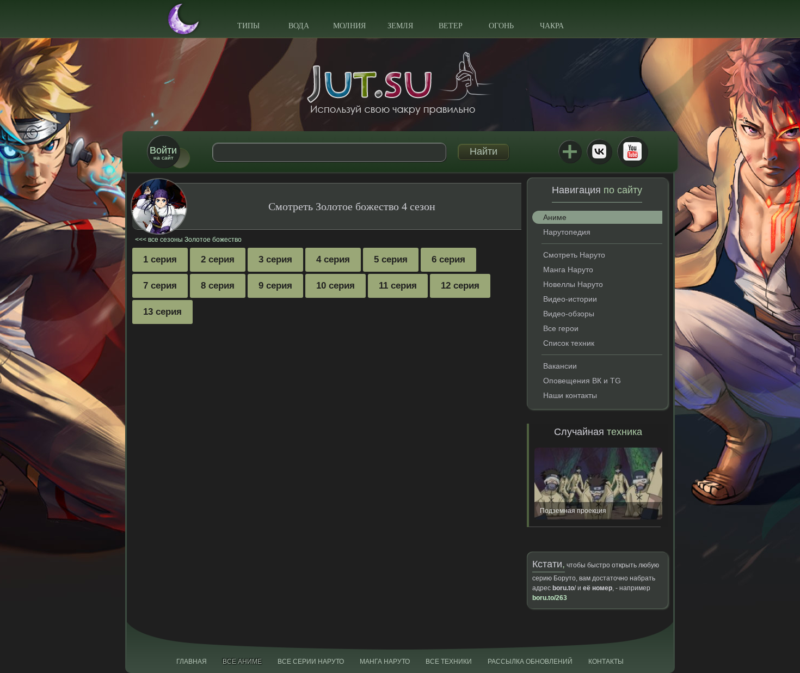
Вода (298, 26)
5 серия (391, 259)
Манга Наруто (568, 269)
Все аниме (242, 661)
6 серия (448, 259)
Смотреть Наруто (574, 254)
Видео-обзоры (568, 313)
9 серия (275, 285)
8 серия (218, 285)
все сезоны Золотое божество (195, 239)
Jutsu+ (569, 151)
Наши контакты (570, 395)
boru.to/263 (549, 598)
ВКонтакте (599, 151)
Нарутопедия (566, 232)
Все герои (561, 328)
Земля (400, 26)
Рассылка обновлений (530, 661)
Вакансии (560, 366)
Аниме (555, 217)
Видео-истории (570, 299)
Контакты (606, 661)
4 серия (333, 259)
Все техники (449, 661)
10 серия (335, 285)
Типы (248, 26)
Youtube (632, 151)
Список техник (568, 343)
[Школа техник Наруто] (400, 83)
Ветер (451, 26)
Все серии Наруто (311, 661)
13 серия (162, 312)
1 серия (160, 259)
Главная (191, 661)
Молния (349, 26)
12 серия (460, 285)
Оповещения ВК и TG (582, 380)
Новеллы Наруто (573, 284)
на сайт (163, 153)
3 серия (275, 259)
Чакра (552, 26)
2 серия (218, 259)
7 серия (160, 285)
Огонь (501, 26)
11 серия (398, 285)
